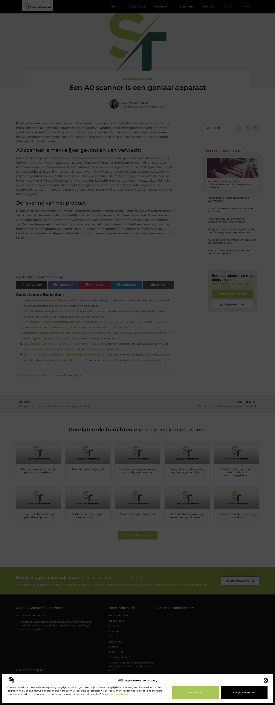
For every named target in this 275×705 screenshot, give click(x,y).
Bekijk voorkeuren (244, 692)
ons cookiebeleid (118, 694)
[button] (266, 680)
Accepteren (195, 692)
